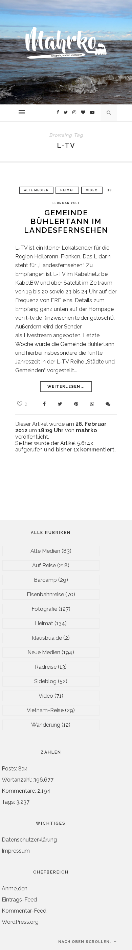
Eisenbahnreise (45, 594)
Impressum (16, 851)
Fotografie (44, 609)
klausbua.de (47, 638)
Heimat (67, 190)
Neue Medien (43, 652)
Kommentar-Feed (24, 911)
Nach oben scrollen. (85, 942)
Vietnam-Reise (45, 710)
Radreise (46, 667)
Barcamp (45, 580)
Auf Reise (44, 565)
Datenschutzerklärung (29, 839)
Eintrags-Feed (19, 899)
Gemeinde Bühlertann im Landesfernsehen (66, 221)
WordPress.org (20, 922)
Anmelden (14, 888)
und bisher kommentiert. (79, 449)
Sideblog (45, 681)
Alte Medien (36, 190)
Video (92, 190)
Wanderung (45, 725)
